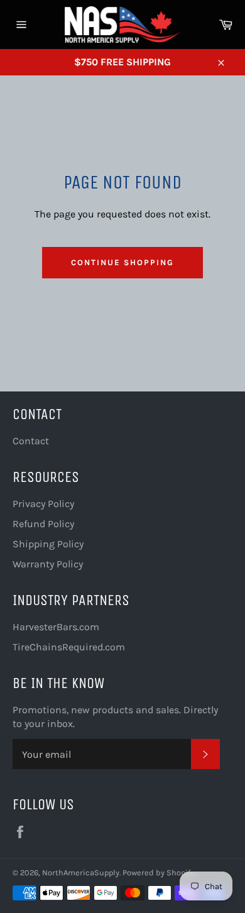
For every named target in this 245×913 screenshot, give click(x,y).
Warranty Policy (48, 564)
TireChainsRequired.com (69, 647)
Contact (31, 441)
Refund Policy (43, 524)
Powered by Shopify (158, 872)
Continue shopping (122, 262)
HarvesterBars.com (56, 627)
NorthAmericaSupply (80, 872)
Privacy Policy (43, 504)
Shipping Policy (48, 544)
